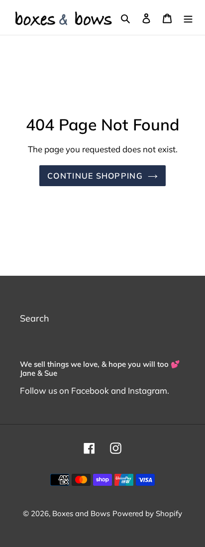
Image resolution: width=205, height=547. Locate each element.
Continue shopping (95, 176)
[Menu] (188, 17)
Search (34, 318)
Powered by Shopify (147, 513)
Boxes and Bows (81, 513)
